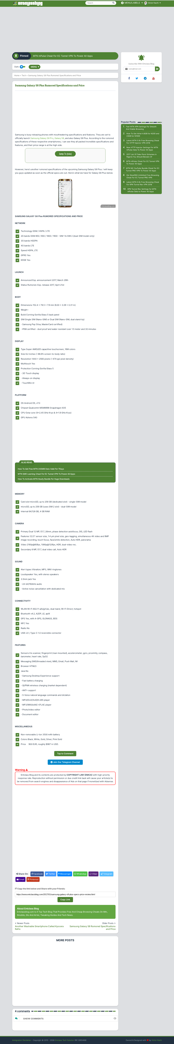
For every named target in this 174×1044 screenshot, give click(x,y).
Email (21, 879)
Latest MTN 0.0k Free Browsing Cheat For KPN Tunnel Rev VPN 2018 (142, 183)
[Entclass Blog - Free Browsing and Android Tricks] (27, 3)
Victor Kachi (157, 1040)
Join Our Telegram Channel (66, 762)
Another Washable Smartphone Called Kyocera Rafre (39, 927)
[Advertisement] (87, 29)
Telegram (107, 874)
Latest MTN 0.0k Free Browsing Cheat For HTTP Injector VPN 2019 (142, 141)
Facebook (38, 874)
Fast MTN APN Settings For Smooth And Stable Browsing (141, 127)
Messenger (65, 874)
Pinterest (33, 879)
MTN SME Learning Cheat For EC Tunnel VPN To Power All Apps (46, 474)
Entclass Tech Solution (64, 1040)
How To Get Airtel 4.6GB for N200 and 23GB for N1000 (142, 134)
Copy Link (65, 899)
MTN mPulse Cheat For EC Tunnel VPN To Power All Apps (63, 56)
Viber (94, 874)
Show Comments (33, 1018)
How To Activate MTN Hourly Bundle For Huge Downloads (44, 479)
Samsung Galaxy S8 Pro (41, 138)
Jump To (65, 153)
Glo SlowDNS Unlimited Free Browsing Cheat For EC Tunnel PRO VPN (142, 176)
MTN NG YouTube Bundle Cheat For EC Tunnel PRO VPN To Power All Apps (142, 169)
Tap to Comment (65, 753)
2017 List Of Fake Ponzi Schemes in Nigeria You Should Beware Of (141, 155)
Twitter (51, 874)
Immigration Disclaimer (21, 1040)
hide (69, 153)
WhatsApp (81, 874)
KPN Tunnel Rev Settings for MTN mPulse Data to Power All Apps (142, 190)
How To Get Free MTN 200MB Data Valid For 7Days (41, 469)
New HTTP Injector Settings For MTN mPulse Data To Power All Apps (142, 148)
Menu (35, 67)
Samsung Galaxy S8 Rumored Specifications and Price (93, 927)
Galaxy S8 (59, 138)
